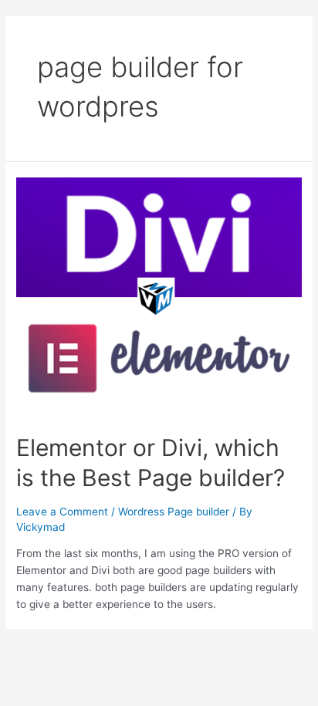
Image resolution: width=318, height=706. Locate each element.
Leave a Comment (62, 511)
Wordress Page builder (173, 511)
